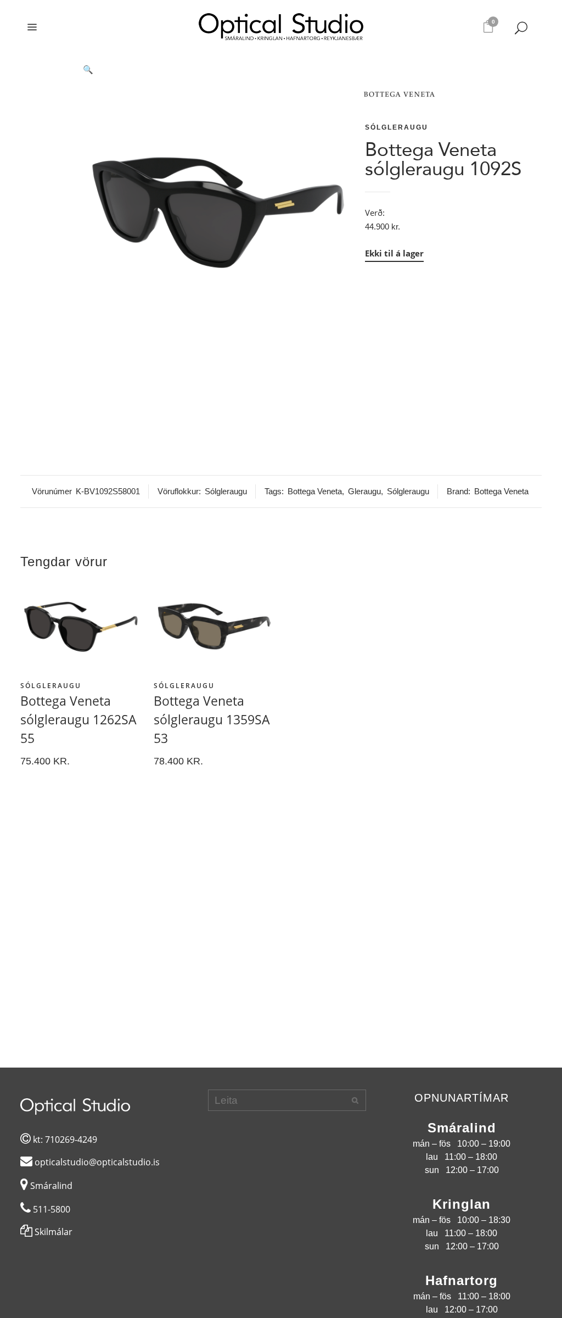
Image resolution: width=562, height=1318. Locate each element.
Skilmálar (52, 1232)
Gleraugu (364, 491)
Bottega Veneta (315, 491)
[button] (218, 70)
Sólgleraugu (396, 127)
